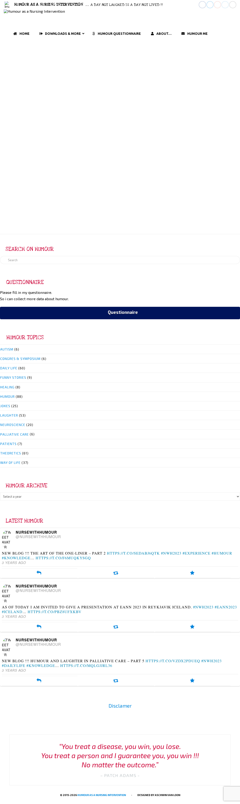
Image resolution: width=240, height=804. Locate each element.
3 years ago (14, 562)
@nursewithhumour (38, 536)
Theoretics (10, 453)
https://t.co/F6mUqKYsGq (63, 557)
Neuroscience (12, 425)
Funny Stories (13, 377)
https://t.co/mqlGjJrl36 (86, 665)
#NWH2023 (171, 553)
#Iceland (12, 611)
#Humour (222, 553)
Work (64, 95)
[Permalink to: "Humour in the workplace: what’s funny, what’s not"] (61, 131)
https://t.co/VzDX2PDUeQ (173, 660)
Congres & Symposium (20, 359)
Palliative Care (14, 434)
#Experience (196, 553)
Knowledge (52, 89)
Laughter (59, 78)
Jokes (5, 406)
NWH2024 (69, 89)
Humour (41, 78)
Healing (7, 387)
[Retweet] (115, 573)
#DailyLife (13, 665)
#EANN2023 (226, 606)
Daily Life (23, 89)
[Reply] (39, 573)
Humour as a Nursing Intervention (101, 794)
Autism (6, 349)
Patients (8, 444)
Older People (88, 89)
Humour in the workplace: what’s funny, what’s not (61, 60)
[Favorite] (192, 573)
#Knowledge (16, 557)
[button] (7, 4)
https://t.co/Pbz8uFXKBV (55, 611)
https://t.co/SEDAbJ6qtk (133, 553)
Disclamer (120, 706)
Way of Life (81, 78)
